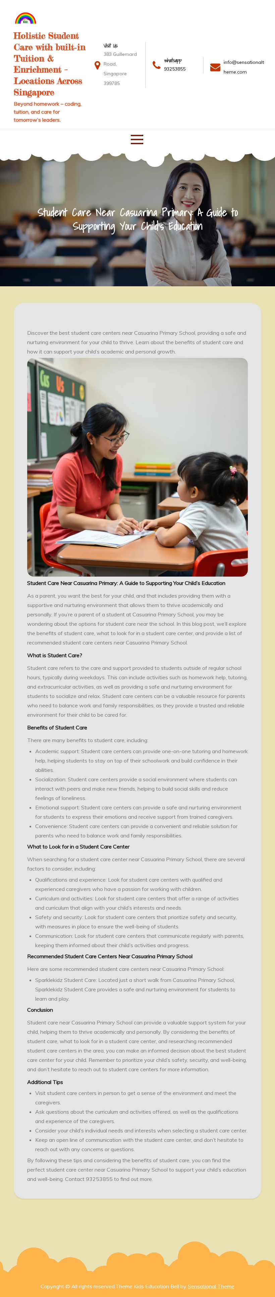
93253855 (174, 69)
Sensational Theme (211, 1286)
